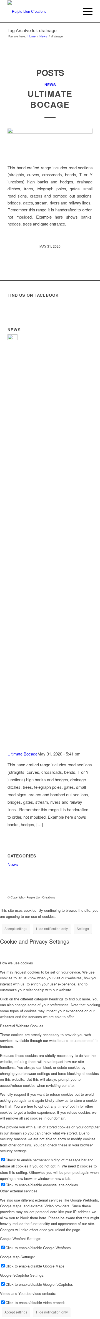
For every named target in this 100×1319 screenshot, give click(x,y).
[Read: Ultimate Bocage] (13, 338)
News (50, 84)
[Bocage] (50, 143)
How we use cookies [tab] (16, 962)
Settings (83, 928)
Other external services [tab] (19, 1190)
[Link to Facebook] (88, 897)
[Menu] (84, 11)
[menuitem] (84, 11)
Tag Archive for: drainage (32, 30)
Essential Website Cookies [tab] (21, 1025)
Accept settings (15, 928)
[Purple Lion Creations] (42, 11)
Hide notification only (52, 928)
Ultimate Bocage (50, 99)
